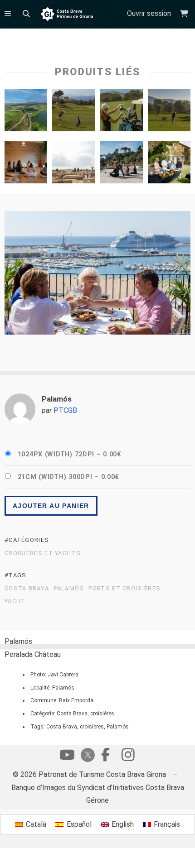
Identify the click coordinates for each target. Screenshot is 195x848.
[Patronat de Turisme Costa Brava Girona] (67, 14)
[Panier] (185, 14)
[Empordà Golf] (26, 112)
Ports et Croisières (124, 588)
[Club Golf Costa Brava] (169, 112)
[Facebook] (105, 757)
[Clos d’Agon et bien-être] (169, 164)
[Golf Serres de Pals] (121, 112)
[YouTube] (67, 757)
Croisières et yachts (43, 553)
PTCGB (65, 410)
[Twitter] (86, 756)
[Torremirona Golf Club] (73, 112)
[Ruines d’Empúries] (73, 164)
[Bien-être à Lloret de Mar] (121, 164)
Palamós (69, 588)
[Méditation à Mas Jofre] (26, 164)
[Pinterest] (128, 757)
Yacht (15, 601)
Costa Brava (27, 588)
